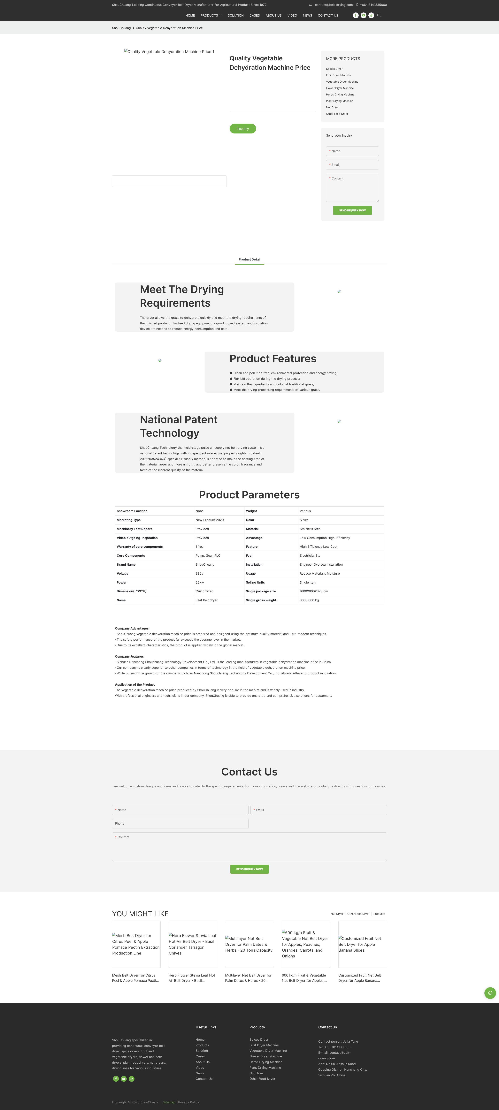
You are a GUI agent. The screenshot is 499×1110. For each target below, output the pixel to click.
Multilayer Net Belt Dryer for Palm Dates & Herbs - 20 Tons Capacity (248, 978)
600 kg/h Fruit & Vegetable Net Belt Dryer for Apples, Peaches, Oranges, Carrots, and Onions (304, 978)
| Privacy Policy (187, 1102)
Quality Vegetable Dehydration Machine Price (169, 28)
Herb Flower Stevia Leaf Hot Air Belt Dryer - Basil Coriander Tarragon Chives (192, 978)
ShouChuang (121, 28)
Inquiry (243, 128)
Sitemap (169, 1102)
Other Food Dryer (358, 913)
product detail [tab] (249, 259)
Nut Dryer (337, 913)
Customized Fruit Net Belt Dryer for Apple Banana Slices (359, 978)
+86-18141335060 (373, 5)
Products (379, 913)
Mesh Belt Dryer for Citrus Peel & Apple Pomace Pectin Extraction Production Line (135, 978)
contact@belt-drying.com (334, 5)
